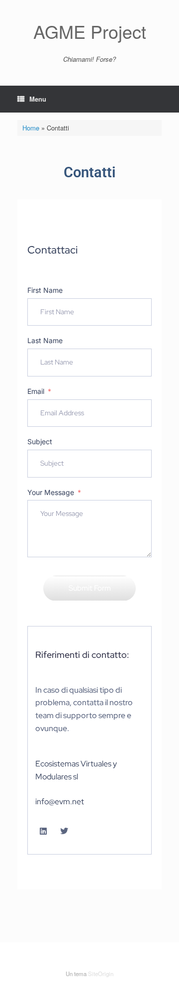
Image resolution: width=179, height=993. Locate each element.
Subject (39, 441)
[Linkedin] (43, 831)
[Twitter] (64, 831)
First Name (45, 290)
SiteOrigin (100, 974)
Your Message (50, 492)
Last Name (45, 340)
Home (30, 127)
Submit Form (90, 588)
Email (35, 391)
